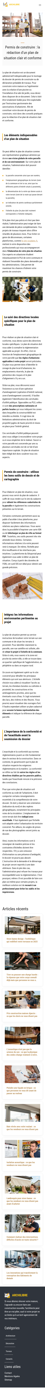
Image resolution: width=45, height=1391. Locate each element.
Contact (8, 1373)
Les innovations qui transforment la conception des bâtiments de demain (22, 1276)
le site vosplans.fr (29, 240)
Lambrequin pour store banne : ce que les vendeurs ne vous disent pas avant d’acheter (22, 1201)
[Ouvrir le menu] (40, 5)
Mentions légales (12, 1376)
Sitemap (8, 1379)
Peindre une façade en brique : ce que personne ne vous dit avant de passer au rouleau (21, 1091)
